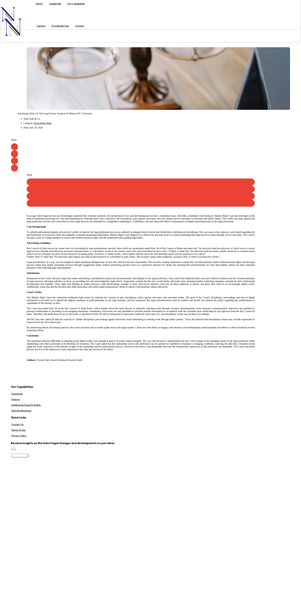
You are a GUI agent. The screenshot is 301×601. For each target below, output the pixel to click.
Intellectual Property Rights (26, 405)
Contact (79, 25)
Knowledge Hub (60, 25)
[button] (14, 146)
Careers (41, 25)
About (39, 3)
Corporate (17, 393)
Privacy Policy (18, 435)
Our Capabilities (76, 3)
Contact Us (17, 424)
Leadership (55, 3)
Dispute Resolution (21, 410)
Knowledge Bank (42, 123)
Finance (15, 399)
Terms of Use (18, 430)
